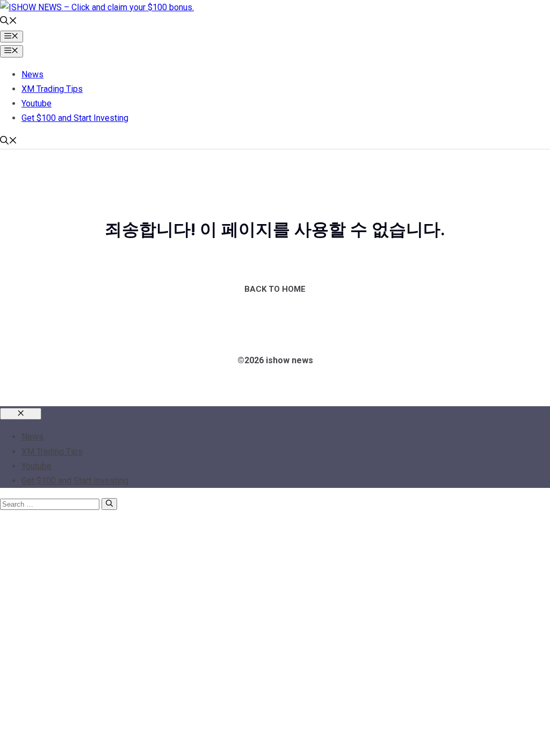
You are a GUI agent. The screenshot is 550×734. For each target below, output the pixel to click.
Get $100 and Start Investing (74, 118)
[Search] (109, 504)
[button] (8, 22)
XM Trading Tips (52, 89)
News (32, 74)
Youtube (36, 103)
